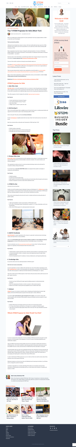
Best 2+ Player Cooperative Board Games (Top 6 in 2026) (27, 416)
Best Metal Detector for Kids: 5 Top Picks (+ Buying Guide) (12, 416)
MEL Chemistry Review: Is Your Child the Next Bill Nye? (43, 416)
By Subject (35, 6)
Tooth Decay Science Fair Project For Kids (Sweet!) (61, 146)
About (19, 6)
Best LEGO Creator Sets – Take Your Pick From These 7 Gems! (28, 399)
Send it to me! (58, 69)
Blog (7, 431)
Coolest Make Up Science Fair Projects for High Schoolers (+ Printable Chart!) (61, 165)
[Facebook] (7, 3)
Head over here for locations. (34, 94)
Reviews (45, 6)
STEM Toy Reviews (31, 435)
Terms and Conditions (10, 437)
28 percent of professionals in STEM (29, 58)
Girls (52, 6)
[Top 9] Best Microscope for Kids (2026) (61, 241)
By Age (31, 6)
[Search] (68, 246)
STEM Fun (55, 6)
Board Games (40, 6)
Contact (59, 6)
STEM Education (31, 429)
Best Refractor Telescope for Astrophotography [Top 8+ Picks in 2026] (61, 184)
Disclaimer (8, 438)
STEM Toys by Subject (32, 432)
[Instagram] (11, 3)
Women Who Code (11, 158)
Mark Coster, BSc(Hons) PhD (16, 33)
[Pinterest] (12, 3)
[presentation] (13, 392)
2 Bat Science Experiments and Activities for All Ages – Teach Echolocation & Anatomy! (61, 203)
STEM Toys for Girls (31, 434)
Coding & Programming (14, 28)
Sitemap (7, 434)
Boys (49, 6)
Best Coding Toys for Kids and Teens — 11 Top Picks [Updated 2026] (61, 223)
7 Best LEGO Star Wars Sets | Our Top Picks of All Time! (12, 399)
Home (16, 6)
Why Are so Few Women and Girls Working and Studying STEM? (26, 79)
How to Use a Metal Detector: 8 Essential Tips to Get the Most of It (43, 399)
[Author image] (9, 34)
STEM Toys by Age (31, 431)
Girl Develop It (14, 117)
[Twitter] (9, 3)
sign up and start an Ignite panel (25, 244)
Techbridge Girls (13, 269)
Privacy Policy (8, 435)
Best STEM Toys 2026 (25, 6)
